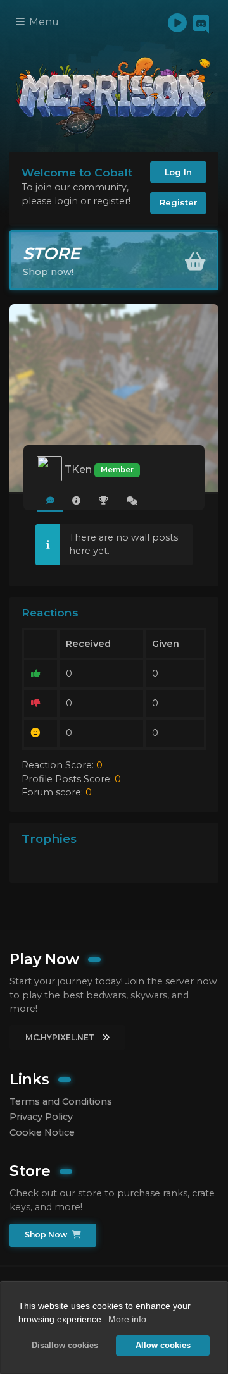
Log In (178, 172)
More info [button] (127, 1319)
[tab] (50, 501)
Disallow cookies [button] (65, 1345)
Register (179, 202)
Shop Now (47, 1234)
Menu (43, 22)
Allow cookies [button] (163, 1345)
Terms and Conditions (61, 1101)
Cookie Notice (42, 1132)
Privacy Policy (41, 1116)
